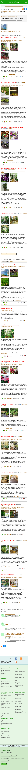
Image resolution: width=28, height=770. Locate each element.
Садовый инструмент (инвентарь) (5, 716)
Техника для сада (5, 713)
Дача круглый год (5, 731)
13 (6, 164)
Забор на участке (18, 703)
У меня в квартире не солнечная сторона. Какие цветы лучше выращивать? (14, 635)
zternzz (9, 320)
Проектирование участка (20, 707)
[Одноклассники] (21, 658)
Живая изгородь (18, 701)
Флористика (9, 128)
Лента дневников (4, 668)
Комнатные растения (11, 169)
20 (6, 122)
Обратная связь (5, 755)
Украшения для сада (19, 711)
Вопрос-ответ (4, 673)
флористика (19, 20)
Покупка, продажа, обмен (6, 686)
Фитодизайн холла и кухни (8, 540)
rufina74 (10, 207)
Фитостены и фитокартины (8, 504)
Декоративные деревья (6, 695)
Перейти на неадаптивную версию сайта (14, 6)
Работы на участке (5, 730)
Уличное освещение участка (20, 704)
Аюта (10, 162)
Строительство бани (5, 724)
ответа (3, 624)
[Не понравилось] (4, 76)
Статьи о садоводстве (6, 671)
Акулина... (11, 302)
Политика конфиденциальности (8, 756)
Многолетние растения (6, 700)
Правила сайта (22, 755)
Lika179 (10, 76)
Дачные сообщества (5, 670)
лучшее (11, 261)
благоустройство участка (6, 41)
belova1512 (7, 616)
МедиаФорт (9, 752)
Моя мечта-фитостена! (7, 308)
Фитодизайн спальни (7, 472)
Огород (16, 669)
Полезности (4, 678)
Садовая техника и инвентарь (5, 711)
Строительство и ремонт (7, 718)
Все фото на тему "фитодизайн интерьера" (10, 31)
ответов (2, 615)
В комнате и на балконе (7, 404)
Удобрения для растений (20, 682)
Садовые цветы (4, 698)
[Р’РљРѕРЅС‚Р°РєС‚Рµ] (24, 9)
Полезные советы (5, 687)
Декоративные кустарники (6, 697)
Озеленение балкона (7, 436)
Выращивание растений (19, 675)
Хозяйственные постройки (6, 723)
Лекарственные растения (6, 684)
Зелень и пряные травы (19, 672)
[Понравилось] (6, 76)
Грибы (16, 680)
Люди (2, 674)
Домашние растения (5, 705)
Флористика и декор (5, 707)
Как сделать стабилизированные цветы (12, 127)
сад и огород (13, 171)
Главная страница (5, 667)
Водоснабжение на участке (20, 712)
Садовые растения (18, 674)
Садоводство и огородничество (19, 668)
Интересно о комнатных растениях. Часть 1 (13, 361)
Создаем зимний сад (7, 213)
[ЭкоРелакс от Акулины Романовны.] (4, 30)
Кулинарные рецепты (5, 737)
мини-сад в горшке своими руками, (8, 20)
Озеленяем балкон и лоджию (9, 37)
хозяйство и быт (4, 129)
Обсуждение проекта (15, 746)
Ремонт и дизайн (23, 213)
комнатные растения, (19, 18)
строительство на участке (6, 11)
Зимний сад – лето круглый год (9, 325)
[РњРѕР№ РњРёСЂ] (26, 9)
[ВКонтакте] (16, 658)
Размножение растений (19, 677)
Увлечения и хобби (5, 735)
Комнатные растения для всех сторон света (13, 168)
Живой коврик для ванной (8, 82)
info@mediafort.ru (4, 761)
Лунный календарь (5, 683)
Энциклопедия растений (6, 680)
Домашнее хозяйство (6, 728)
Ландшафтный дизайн (7, 505)
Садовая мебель (18, 709)
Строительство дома (5, 720)
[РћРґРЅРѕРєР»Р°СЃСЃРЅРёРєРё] (23, 9)
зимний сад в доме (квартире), (7, 18)
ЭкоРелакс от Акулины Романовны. (11, 264)
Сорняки (16, 679)
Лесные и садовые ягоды (20, 671)
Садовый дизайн (18, 706)
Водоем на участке (18, 698)
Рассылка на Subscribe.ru (16, 662)
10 (24, 320)
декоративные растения (6, 40)
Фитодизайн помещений (7, 574)
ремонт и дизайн (16, 11)
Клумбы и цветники (18, 697)
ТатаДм (10, 430)
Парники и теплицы (18, 687)
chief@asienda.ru (20, 758)
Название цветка (10, 614)
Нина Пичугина (14, 758)
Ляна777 (10, 356)
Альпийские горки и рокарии (20, 700)
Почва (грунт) (17, 683)
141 (6, 304)
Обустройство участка (20, 692)
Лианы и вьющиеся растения (7, 701)
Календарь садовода (5, 681)
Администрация (14, 755)
